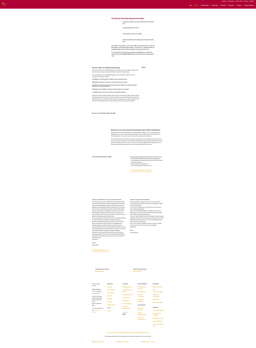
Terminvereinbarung (249, 5)
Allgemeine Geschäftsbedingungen (135, 332)
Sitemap (146, 332)
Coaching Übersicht (127, 287)
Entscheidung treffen (127, 294)
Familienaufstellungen (158, 310)
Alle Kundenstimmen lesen (100, 250)
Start (190, 5)
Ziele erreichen (126, 297)
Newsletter (224, 1)
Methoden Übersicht (158, 287)
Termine (109, 311)
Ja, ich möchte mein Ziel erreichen (140, 171)
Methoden (231, 5)
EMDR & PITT (156, 299)
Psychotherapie (205, 5)
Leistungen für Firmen (158, 318)
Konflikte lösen (126, 300)
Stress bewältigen (126, 303)
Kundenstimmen (231, 1)
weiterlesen (95, 239)
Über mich (223, 5)
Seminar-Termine (239, 1)
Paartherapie (215, 5)
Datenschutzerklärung (119, 332)
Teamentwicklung (157, 321)
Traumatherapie (142, 291)
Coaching (195, 5)
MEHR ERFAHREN (99, 271)
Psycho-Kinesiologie (158, 302)
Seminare (239, 5)
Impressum (110, 332)
